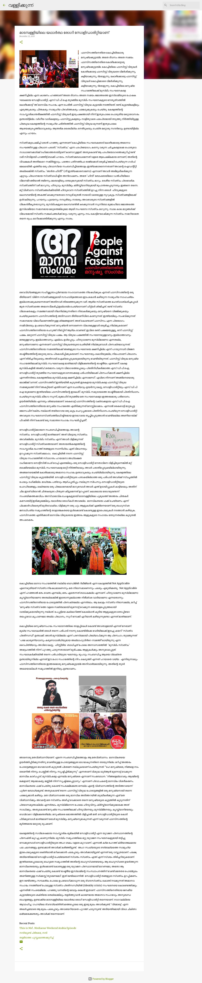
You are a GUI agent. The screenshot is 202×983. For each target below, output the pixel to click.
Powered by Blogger (103, 979)
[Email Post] (21, 943)
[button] (21, 42)
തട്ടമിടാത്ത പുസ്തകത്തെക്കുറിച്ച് (36, 937)
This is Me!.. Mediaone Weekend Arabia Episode (47, 928)
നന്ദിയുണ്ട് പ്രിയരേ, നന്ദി (33, 932)
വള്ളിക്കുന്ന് (20, 5)
